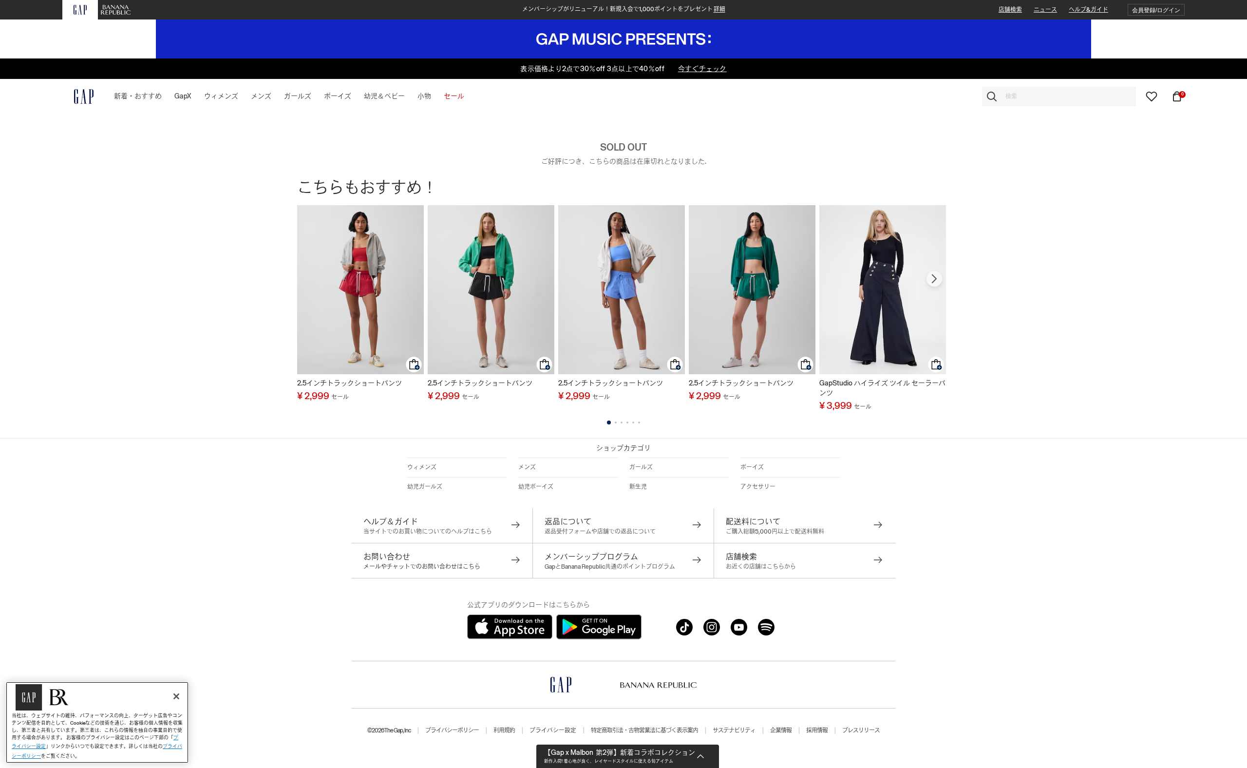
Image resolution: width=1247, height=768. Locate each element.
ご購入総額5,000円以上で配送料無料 (775, 531)
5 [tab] (633, 422)
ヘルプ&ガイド (1088, 9)
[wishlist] (1151, 96)
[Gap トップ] (78, 96)
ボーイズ (752, 467)
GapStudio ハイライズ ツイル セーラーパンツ (882, 388)
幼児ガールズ (424, 486)
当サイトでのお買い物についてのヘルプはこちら (427, 531)
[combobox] (1059, 96)
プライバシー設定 (552, 730)
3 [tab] (622, 422)
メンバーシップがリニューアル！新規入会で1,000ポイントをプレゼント (623, 9)
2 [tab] (616, 422)
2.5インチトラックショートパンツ (349, 383)
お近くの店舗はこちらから (761, 566)
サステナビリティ (734, 730)
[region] (97, 722)
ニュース (1045, 9)
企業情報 (781, 730)
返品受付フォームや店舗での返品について (600, 531)
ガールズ (641, 467)
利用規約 (504, 730)
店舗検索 (1010, 9)
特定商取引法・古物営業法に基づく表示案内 (644, 730)
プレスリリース (861, 730)
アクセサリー (757, 486)
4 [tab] (627, 422)
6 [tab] (639, 422)
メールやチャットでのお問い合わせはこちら (421, 566)
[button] (1156, 10)
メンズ (527, 467)
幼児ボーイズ (535, 486)
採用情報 (817, 730)
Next (934, 279)
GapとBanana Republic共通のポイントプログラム (610, 566)
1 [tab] (609, 422)
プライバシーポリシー (452, 730)
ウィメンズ (421, 467)
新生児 (638, 486)
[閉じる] (176, 696)
